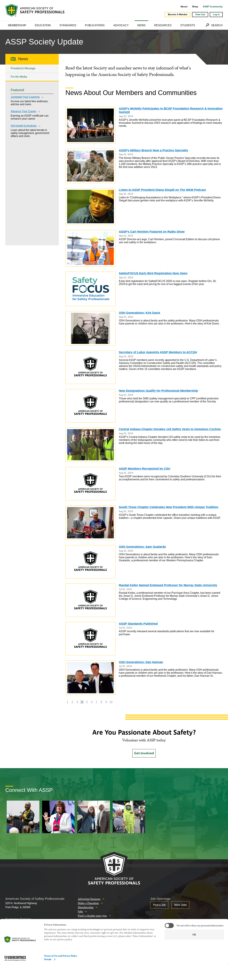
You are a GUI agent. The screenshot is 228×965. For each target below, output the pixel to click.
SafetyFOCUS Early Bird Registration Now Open (153, 273)
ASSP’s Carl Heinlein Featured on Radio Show (152, 231)
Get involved (144, 753)
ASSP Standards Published (138, 623)
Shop (195, 6)
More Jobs (180, 904)
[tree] (32, 73)
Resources (163, 25)
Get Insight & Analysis (24, 125)
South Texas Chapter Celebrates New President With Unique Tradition (168, 507)
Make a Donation (88, 903)
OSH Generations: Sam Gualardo (142, 546)
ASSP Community (213, 6)
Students (187, 25)
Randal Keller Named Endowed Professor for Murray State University (168, 585)
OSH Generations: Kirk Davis (139, 312)
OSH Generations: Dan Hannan (141, 662)
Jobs (80, 911)
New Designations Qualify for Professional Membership (158, 390)
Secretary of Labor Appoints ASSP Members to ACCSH (158, 352)
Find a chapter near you (92, 915)
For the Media (19, 76)
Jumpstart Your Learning (25, 96)
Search (217, 25)
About (183, 6)
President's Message (23, 68)
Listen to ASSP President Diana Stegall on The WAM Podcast (162, 189)
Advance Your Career (23, 111)
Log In (216, 14)
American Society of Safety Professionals (35, 10)
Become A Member (177, 14)
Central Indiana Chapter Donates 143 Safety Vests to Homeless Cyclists (170, 429)
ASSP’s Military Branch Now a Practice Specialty (153, 150)
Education (43, 25)
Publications (95, 25)
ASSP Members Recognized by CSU (144, 468)
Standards (67, 25)
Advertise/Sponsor (89, 899)
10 (110, 701)
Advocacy (121, 25)
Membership (17, 25)
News (141, 25)
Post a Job (159, 904)
